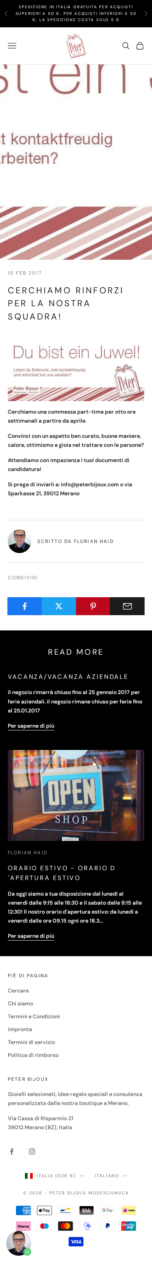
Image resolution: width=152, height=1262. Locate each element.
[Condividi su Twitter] (59, 606)
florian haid (28, 853)
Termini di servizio (31, 1042)
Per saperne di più (31, 725)
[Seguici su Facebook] (12, 1151)
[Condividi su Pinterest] (93, 606)
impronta (20, 1029)
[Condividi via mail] (127, 606)
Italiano (107, 1175)
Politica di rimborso (33, 1055)
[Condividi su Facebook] (25, 606)
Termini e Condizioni (34, 1016)
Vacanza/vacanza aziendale (68, 677)
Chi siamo (20, 1003)
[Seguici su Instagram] (32, 1151)
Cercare (18, 990)
